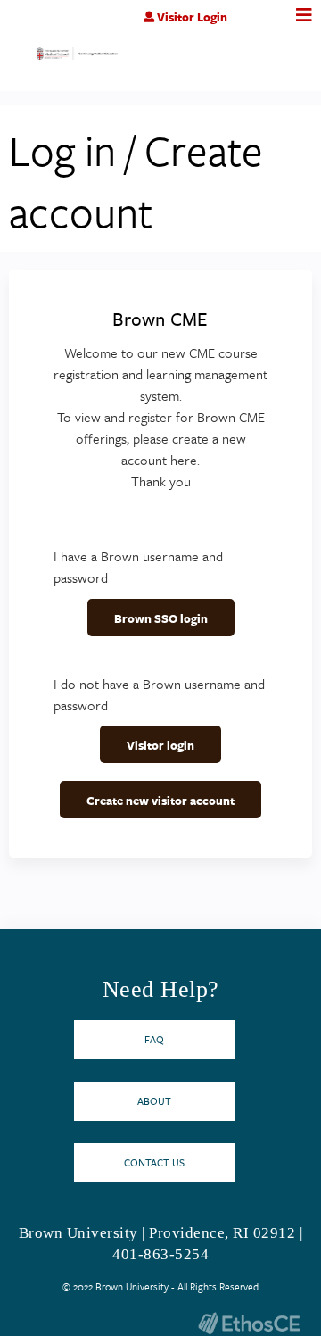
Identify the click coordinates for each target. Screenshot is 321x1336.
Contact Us (154, 1162)
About (154, 1100)
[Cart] (265, 26)
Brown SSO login (161, 618)
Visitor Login (192, 17)
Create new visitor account (160, 800)
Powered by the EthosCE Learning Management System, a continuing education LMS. (248, 1323)
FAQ (154, 1039)
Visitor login (160, 745)
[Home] (77, 57)
